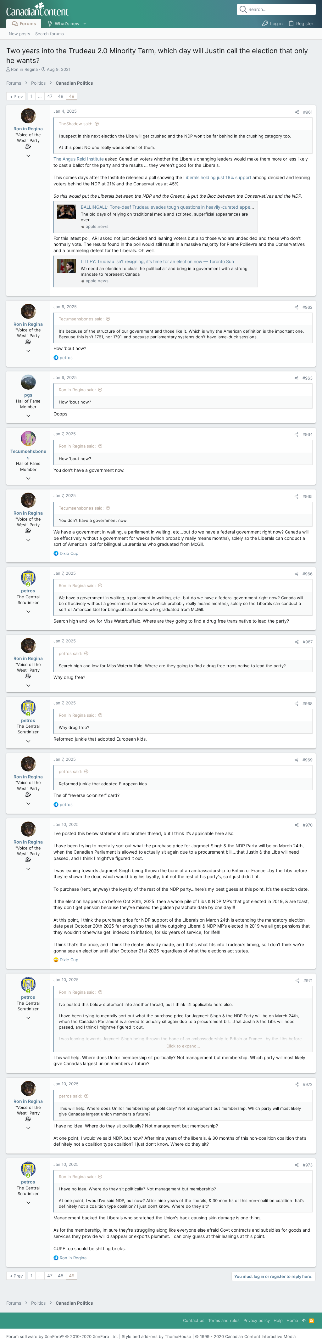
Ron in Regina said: (77, 389)
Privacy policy (256, 1320)
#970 (308, 824)
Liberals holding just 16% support (217, 177)
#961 (308, 112)
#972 (308, 1084)
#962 (308, 307)
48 (61, 96)
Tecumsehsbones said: (81, 318)
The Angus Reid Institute (78, 158)
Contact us (193, 1320)
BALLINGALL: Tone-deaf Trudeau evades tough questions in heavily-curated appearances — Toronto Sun (189, 207)
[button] (84, 23)
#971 (308, 980)
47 (50, 96)
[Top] (303, 1320)
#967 (308, 641)
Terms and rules (224, 1320)
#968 (308, 703)
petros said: (70, 653)
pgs (28, 395)
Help (278, 1320)
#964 (308, 434)
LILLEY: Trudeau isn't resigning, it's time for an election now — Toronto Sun (157, 261)
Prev (18, 96)
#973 (308, 1164)
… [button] (40, 96)
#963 (308, 378)
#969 (308, 759)
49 (72, 96)
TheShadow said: (75, 123)
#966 (308, 573)
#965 (308, 496)
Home (292, 1320)
